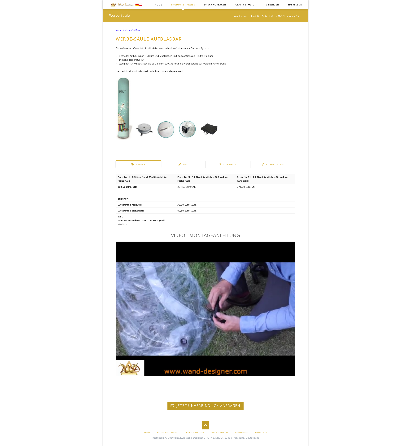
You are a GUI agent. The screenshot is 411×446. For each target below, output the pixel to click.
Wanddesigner (241, 16)
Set (185, 164)
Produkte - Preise (183, 4)
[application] (205, 309)
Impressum (295, 4)
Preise (140, 164)
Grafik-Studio (245, 4)
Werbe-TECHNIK (278, 16)
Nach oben (205, 425)
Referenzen (271, 4)
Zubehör (229, 164)
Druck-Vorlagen (215, 4)
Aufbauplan (274, 164)
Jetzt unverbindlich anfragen (207, 405)
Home (158, 4)
